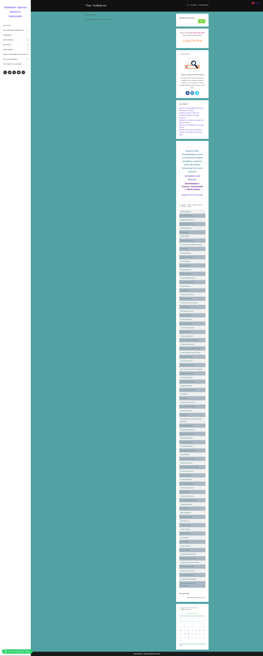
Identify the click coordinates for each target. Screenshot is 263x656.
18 (185, 634)
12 (188, 630)
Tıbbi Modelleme (204, 5)
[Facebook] (10, 72)
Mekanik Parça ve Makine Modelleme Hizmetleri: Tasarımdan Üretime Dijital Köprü (190, 132)
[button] (17, 651)
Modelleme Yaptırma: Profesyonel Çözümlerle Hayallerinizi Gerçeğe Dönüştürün (189, 115)
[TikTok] (23, 72)
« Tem (181, 645)
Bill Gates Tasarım (155, 654)
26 (188, 637)
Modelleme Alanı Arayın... (187, 18)
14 (196, 630)
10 (181, 630)
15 (200, 630)
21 (196, 634)
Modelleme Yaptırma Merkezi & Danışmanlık (15, 12)
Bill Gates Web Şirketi (198, 33)
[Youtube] (19, 72)
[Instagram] (14, 72)
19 (188, 634)
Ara (201, 21)
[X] (5, 72)
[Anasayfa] (187, 5)
